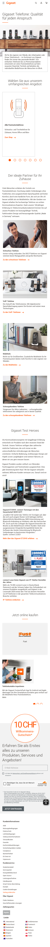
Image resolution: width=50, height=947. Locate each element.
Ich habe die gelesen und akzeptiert (24, 774)
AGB (4, 826)
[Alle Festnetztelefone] (19, 108)
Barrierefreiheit (8, 854)
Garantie (5, 842)
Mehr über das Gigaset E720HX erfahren (18, 538)
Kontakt (5, 887)
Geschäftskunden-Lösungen (12, 903)
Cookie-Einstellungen (10, 889)
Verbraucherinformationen (11, 837)
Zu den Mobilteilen (10, 365)
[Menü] (3, 3)
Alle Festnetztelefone (14, 125)
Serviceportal (7, 870)
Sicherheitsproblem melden (12, 848)
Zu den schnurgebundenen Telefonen (17, 415)
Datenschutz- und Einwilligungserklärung (24, 773)
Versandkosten (8, 839)
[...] (46, 3)
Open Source (7, 875)
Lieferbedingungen (9, 834)
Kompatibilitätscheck (10, 873)
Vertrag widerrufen (9, 892)
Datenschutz (7, 831)
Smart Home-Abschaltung (11, 884)
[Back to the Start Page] (11, 3)
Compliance (7, 851)
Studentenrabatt (8, 867)
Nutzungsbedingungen (10, 828)
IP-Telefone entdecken (11, 600)
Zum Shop (8, 137)
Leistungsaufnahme (9, 878)
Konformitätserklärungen (11, 845)
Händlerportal (7, 881)
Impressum (6, 859)
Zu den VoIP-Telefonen (12, 312)
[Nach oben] (47, 938)
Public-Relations (8, 900)
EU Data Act (7, 856)
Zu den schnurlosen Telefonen (14, 260)
